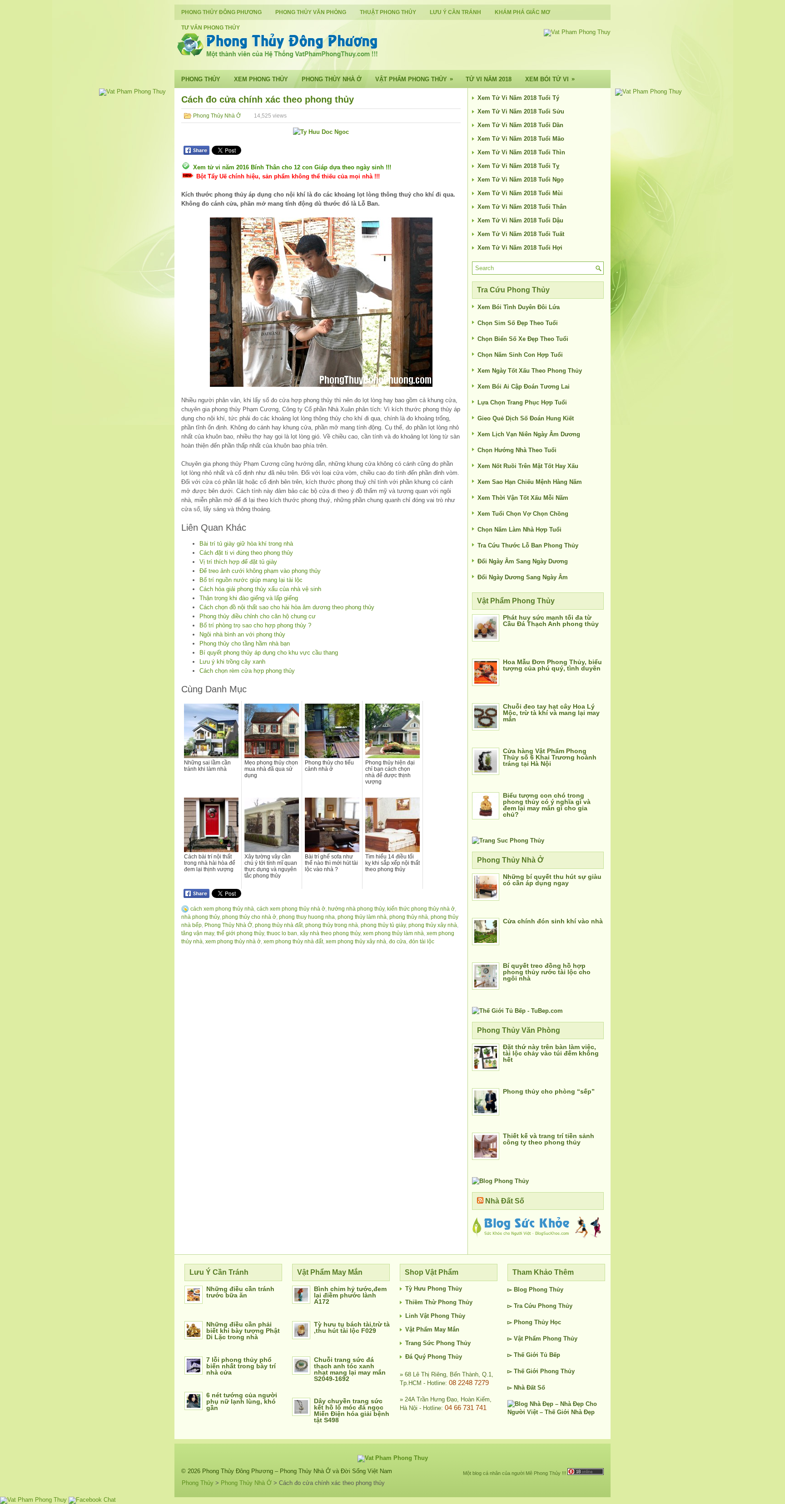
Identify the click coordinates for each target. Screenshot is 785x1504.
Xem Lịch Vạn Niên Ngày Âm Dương (528, 434)
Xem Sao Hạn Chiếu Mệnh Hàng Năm (529, 481)
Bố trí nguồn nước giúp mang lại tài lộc (251, 580)
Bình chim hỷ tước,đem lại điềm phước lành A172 (350, 1295)
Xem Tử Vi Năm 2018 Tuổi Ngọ (520, 179)
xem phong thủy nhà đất (293, 941)
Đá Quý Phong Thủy (433, 1356)
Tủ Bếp (550, 1354)
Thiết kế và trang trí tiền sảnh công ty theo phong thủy (548, 1139)
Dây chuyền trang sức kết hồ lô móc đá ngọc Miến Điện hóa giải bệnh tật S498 (351, 1410)
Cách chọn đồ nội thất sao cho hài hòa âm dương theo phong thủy (286, 607)
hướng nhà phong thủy (356, 909)
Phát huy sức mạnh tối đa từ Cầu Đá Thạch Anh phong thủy (551, 620)
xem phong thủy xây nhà (356, 941)
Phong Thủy (200, 79)
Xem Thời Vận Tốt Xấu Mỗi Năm (522, 497)
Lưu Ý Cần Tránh (455, 12)
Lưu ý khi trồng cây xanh (232, 661)
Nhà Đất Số (504, 1201)
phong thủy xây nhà (432, 925)
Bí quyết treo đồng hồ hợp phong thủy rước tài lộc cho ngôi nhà (547, 972)
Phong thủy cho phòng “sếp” (549, 1091)
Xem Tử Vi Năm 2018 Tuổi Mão (520, 138)
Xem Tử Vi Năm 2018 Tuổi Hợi (519, 247)
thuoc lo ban (282, 933)
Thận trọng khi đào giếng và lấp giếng (248, 598)
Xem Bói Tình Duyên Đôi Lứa (518, 307)
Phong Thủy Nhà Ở (332, 79)
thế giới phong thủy (240, 933)
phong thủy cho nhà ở (249, 917)
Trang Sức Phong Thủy (438, 1343)
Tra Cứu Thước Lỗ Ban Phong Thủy (527, 545)
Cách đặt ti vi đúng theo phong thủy (246, 552)
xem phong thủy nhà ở (233, 941)
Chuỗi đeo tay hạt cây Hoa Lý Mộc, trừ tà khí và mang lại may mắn (551, 713)
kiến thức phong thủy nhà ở (421, 909)
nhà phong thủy (200, 917)
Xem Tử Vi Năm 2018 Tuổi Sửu (520, 111)
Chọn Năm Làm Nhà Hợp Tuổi (519, 529)
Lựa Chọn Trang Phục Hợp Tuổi (522, 402)
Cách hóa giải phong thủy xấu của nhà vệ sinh (260, 589)
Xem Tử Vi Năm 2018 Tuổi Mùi (520, 193)
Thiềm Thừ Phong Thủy (438, 1302)
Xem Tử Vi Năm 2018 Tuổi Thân (521, 206)
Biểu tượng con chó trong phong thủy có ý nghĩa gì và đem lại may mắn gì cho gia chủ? (547, 805)
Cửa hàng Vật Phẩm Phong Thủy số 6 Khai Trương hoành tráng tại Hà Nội (549, 757)
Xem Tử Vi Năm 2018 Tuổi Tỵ (518, 166)
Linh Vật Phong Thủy (435, 1315)
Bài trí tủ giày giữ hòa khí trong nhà (246, 543)
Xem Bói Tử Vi (550, 79)
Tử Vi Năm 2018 (489, 79)
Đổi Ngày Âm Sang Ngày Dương (522, 561)
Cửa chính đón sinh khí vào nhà (553, 921)
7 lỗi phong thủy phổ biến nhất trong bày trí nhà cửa (241, 1366)
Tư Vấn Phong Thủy (210, 28)
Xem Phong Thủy (261, 79)
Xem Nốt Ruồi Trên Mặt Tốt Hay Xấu (527, 466)
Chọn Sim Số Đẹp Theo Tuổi (517, 323)
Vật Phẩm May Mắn (432, 1329)
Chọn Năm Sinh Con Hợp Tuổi (520, 354)
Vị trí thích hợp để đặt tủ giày (238, 561)
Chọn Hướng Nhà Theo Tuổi (516, 450)
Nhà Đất (525, 1387)
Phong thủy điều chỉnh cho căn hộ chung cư (257, 616)
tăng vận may (197, 933)
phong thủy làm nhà (362, 917)
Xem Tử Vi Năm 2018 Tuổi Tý (518, 97)
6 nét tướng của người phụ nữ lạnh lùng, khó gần (241, 1401)
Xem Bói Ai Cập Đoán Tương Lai (523, 386)
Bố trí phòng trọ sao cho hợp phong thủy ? (255, 625)
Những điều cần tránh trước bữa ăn (240, 1292)
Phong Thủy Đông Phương (221, 12)
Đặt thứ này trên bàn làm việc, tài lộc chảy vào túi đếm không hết (551, 1053)
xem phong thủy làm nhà (393, 933)
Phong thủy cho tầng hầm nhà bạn (244, 643)
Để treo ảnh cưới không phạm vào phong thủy (260, 570)
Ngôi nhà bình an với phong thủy (242, 634)
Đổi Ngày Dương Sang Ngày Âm (522, 577)
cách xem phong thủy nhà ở (291, 909)
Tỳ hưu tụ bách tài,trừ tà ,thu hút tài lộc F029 (352, 1327)
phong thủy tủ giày (383, 925)
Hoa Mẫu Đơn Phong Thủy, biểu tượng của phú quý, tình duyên (552, 665)
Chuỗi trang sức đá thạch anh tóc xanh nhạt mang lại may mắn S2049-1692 (350, 1369)
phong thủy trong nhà (331, 925)
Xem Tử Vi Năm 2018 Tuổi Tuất (520, 234)
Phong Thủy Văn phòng (310, 12)
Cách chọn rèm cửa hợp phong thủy (247, 670)
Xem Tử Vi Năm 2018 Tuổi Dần (520, 125)
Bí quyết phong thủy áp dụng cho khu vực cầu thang (268, 652)
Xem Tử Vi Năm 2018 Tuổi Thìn (521, 152)
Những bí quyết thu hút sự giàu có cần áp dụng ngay (552, 880)
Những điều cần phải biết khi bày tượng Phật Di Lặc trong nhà (243, 1331)
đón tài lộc (421, 941)
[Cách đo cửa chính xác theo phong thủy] (321, 302)
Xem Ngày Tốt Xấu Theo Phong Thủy (529, 370)
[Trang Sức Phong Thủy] (508, 840)
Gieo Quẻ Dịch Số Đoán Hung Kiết (525, 418)
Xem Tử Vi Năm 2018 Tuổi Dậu (520, 220)
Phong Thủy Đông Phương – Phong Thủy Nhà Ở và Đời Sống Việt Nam (297, 1471)
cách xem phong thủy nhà (222, 909)
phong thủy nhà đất (279, 925)
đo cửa (397, 941)
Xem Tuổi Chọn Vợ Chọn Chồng (522, 513)
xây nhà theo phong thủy (330, 933)
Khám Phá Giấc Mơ (522, 12)
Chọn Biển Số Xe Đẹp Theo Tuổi (522, 338)
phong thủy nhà (408, 917)
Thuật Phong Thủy (388, 12)
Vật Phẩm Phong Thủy (414, 79)
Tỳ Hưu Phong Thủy (433, 1288)
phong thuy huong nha (307, 917)
